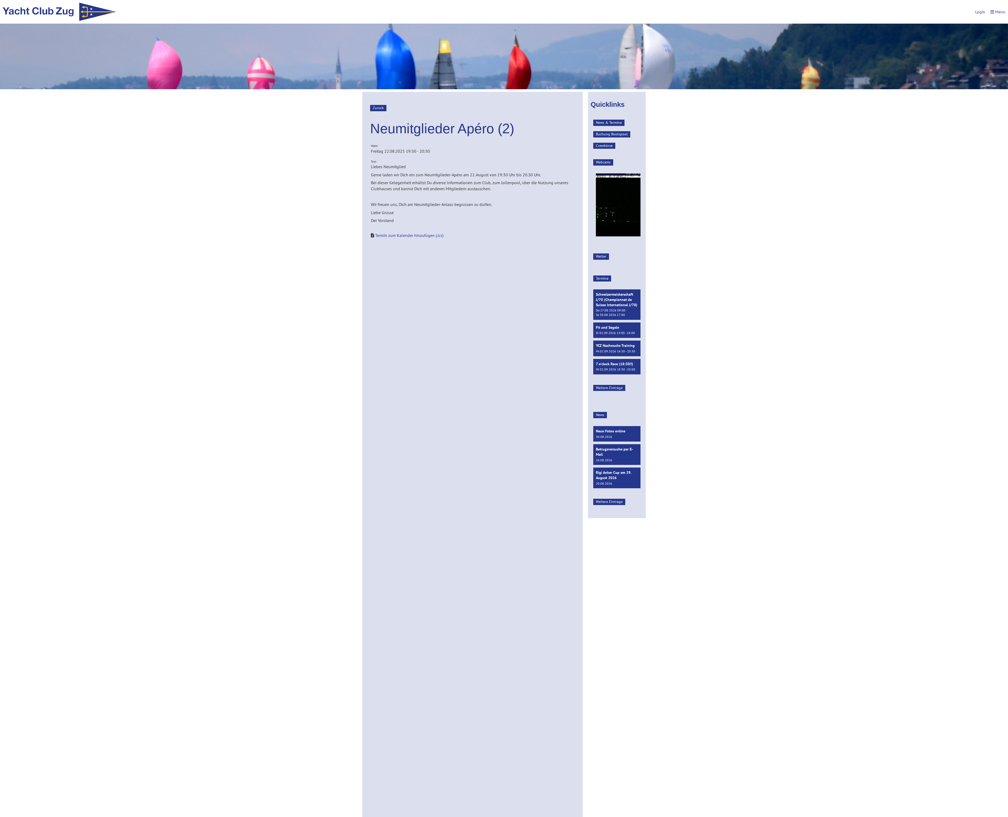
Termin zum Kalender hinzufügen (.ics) (409, 235)
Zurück (378, 107)
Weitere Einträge (609, 387)
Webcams (603, 162)
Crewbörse (604, 145)
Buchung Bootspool (612, 134)
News (600, 414)
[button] (616, 304)
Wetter (601, 256)
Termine (602, 278)
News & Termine (609, 122)
